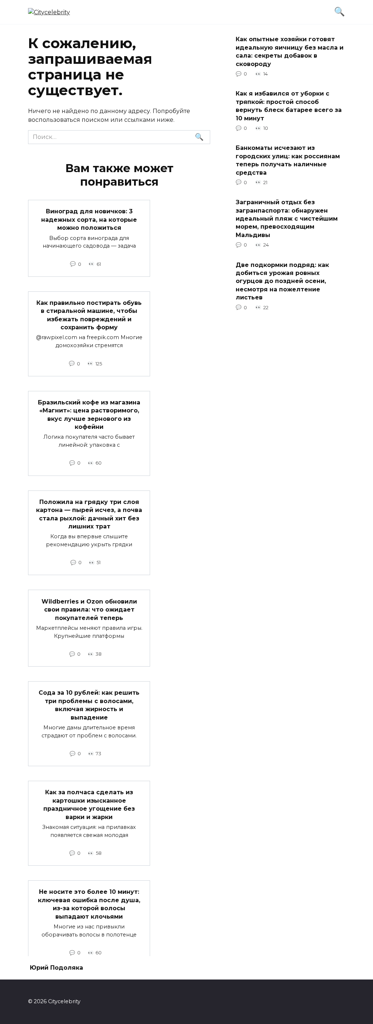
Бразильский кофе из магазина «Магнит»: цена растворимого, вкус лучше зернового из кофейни (89, 414)
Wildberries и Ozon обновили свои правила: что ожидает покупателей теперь (89, 609)
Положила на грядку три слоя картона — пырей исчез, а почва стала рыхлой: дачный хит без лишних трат (89, 514)
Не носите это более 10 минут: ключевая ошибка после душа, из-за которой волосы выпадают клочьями (89, 904)
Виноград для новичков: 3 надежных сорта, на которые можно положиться (89, 219)
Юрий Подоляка (56, 967)
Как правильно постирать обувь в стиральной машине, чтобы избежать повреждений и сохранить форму (89, 315)
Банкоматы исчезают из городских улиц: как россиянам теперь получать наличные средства (288, 160)
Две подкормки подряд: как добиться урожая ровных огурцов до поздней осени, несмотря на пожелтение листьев (282, 281)
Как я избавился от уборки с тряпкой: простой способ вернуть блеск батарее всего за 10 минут (289, 105)
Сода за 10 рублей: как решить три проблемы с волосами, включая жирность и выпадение (89, 705)
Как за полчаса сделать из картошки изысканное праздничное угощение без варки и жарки (89, 804)
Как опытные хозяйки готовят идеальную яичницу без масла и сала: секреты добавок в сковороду (289, 51)
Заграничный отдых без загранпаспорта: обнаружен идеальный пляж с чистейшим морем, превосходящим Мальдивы (287, 218)
